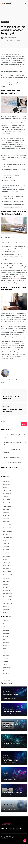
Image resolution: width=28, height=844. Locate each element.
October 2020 (7, 600)
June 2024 (6, 496)
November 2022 (7, 531)
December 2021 (7, 565)
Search (3, 421)
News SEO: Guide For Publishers (12, 457)
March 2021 (6, 590)
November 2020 (7, 597)
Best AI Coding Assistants (11, 760)
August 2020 (6, 606)
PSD (4, 649)
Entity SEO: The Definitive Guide (12, 462)
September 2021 (8, 575)
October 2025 (7, 493)
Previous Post (10, 393)
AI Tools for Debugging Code (12, 743)
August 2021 (6, 578)
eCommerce (16, 278)
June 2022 (6, 547)
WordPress (6, 680)
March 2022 (6, 556)
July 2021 (6, 581)
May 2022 (6, 550)
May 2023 (6, 515)
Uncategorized (7, 667)
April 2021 (6, 587)
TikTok (5, 664)
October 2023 (7, 506)
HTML (5, 639)
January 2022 (7, 562)
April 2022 (6, 553)
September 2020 (8, 603)
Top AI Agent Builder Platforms (12, 711)
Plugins (5, 646)
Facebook (6, 633)
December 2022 (7, 528)
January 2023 (7, 525)
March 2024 (6, 500)
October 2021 (7, 572)
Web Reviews (7, 674)
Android (5, 621)
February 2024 (7, 503)
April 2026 (6, 481)
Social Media (6, 655)
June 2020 (6, 609)
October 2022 (7, 534)
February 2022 (7, 559)
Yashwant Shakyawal (9, 380)
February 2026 (7, 487)
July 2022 (6, 543)
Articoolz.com (4, 838)
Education (6, 630)
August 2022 (6, 540)
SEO (4, 652)
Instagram (6, 642)
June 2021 (6, 584)
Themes (5, 661)
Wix (4, 677)
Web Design (6, 671)
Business (5, 624)
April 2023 (6, 518)
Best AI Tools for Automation (12, 807)
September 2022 (8, 537)
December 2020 (7, 593)
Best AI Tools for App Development (13, 792)
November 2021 (7, 568)
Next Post (6, 406)
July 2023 (6, 509)
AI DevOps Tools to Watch (11, 777)
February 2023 (7, 521)
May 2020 (6, 612)
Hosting (5, 636)
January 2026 (7, 490)
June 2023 (6, 512)
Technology (5, 21)
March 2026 (6, 484)
